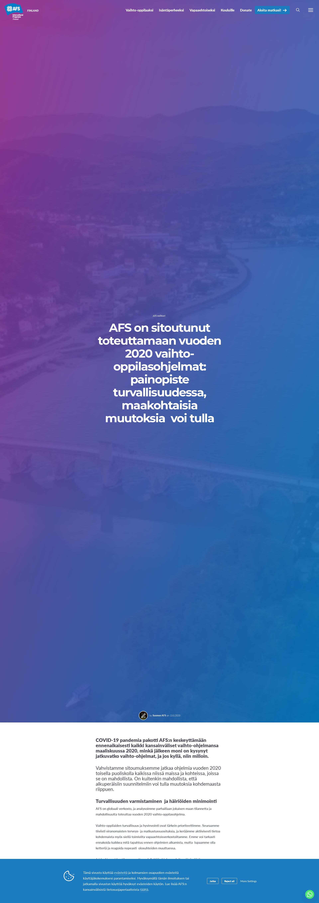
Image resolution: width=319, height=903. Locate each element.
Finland (14, 11)
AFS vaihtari (159, 315)
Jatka (213, 881)
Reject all (229, 881)
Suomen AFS (159, 715)
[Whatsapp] (309, 894)
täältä (144, 889)
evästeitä (120, 872)
